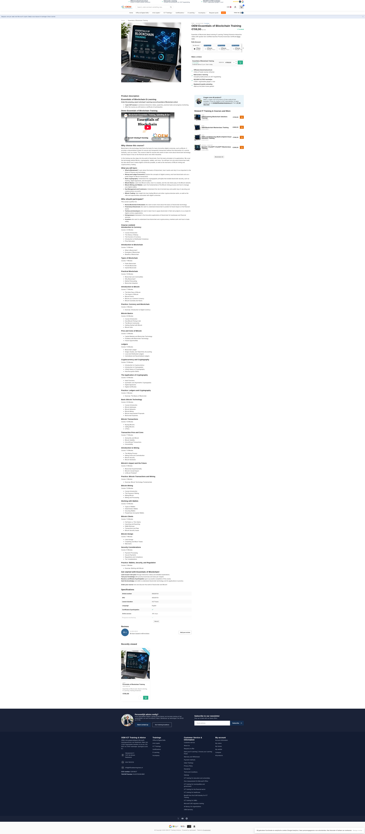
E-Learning (191, 13)
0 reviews (206, 23)
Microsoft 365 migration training (194, 803)
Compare (218, 752)
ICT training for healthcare (192, 792)
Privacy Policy (188, 766)
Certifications (180, 13)
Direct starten (51, 16)
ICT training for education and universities (197, 778)
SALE (223, 13)
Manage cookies (357, 830)
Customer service (189, 742)
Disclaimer (187, 769)
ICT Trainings (168, 13)
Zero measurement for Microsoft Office (196, 781)
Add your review (185, 632)
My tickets (218, 746)
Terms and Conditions (190, 772)
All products (219, 755)
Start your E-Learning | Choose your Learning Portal (198, 752)
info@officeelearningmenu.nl (222, 103)
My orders (218, 743)
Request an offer (189, 748)
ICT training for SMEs (190, 800)
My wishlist (218, 749)
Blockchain (219, 157)
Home (131, 13)
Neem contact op (142, 724)
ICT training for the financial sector (194, 789)
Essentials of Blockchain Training (138, 20)
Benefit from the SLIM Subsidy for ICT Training (195, 796)
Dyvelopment (207, 830)
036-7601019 (129, 762)
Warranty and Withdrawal (192, 757)
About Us (187, 745)
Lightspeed (192, 830)
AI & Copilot (156, 13)
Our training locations (162, 724)
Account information (221, 740)
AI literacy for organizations (192, 806)
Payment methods (189, 760)
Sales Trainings (188, 763)
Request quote (213, 13)
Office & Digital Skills (142, 13)
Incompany (201, 13)
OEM (192, 23)
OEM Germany (188, 809)
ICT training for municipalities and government (194, 785)
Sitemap (186, 775)
